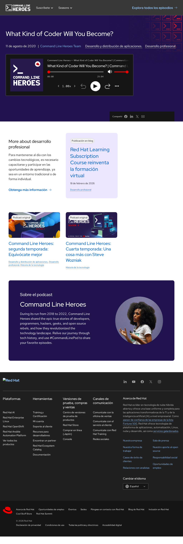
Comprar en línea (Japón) (72, 432)
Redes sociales (101, 439)
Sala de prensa (161, 440)
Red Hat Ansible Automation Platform (14, 433)
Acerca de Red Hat (25, 509)
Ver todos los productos (10, 442)
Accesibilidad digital (112, 525)
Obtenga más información (28, 190)
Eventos (72, 509)
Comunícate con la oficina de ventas (103, 414)
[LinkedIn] (125, 383)
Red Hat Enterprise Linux (13, 419)
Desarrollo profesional (160, 46)
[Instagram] (159, 383)
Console (67, 439)
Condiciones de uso (54, 525)
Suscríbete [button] (43, 8)
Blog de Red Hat (136, 509)
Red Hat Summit (44, 513)
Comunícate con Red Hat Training (104, 432)
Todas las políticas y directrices (83, 525)
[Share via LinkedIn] (131, 116)
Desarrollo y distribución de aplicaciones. (113, 46)
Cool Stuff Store (24, 513)
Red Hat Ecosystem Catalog (44, 447)
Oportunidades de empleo (51, 509)
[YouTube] (134, 383)
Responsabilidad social (165, 457)
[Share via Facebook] (126, 116)
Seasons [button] (63, 8)
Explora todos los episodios (152, 8)
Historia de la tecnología (32, 265)
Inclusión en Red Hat (159, 509)
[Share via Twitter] (137, 116)
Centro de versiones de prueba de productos (74, 416)
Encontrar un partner (44, 440)
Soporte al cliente (42, 426)
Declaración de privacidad (28, 525)
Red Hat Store (71, 425)
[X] (151, 383)
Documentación (42, 454)
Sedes (83, 509)
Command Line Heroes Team (60, 46)
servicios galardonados (165, 431)
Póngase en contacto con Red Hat (107, 509)
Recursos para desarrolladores (41, 433)
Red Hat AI (9, 412)
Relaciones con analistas (136, 467)
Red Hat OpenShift (13, 426)
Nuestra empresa (132, 440)
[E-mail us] (143, 116)
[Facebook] (142, 383)
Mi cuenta (38, 421)
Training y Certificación (40, 414)
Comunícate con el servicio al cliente (103, 423)
